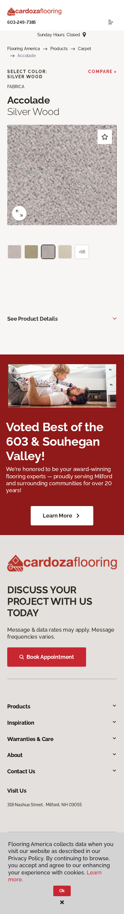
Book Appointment (50, 657)
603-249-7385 (21, 22)
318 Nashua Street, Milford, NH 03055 (44, 804)
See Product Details (32, 319)
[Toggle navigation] (111, 22)
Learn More (57, 515)
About (15, 755)
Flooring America (23, 48)
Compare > (102, 71)
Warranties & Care (30, 739)
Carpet (84, 48)
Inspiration (20, 723)
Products (59, 48)
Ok (62, 890)
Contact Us (21, 771)
